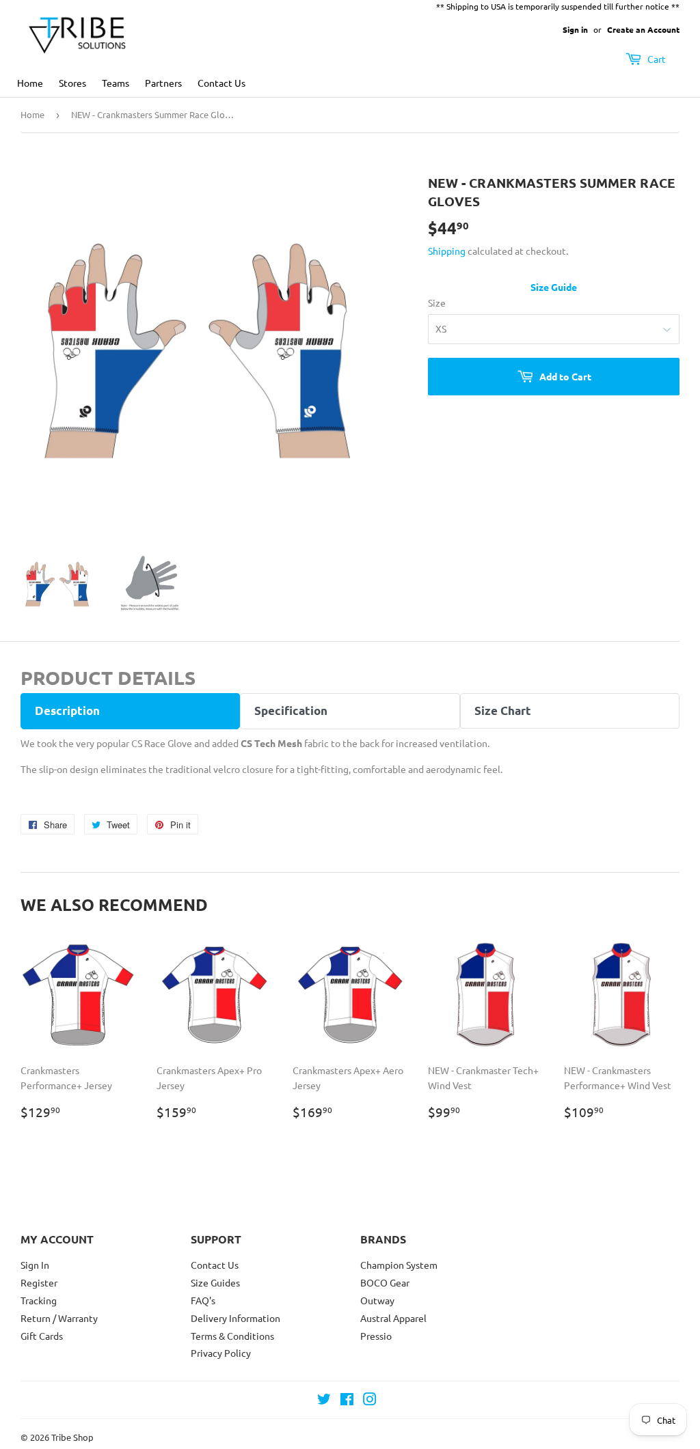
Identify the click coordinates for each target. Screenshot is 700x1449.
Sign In (35, 1264)
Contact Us (221, 82)
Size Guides (215, 1282)
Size (437, 302)
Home (30, 82)
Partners (163, 82)
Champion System (399, 1264)
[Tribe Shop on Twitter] (324, 1400)
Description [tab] (67, 710)
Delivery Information (235, 1318)
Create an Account (643, 29)
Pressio (376, 1336)
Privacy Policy (221, 1353)
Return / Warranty (59, 1318)
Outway (377, 1300)
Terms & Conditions (232, 1336)
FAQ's (203, 1300)
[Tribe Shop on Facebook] (347, 1400)
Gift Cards (42, 1336)
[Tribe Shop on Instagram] (370, 1400)
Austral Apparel (393, 1318)
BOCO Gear (384, 1282)
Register (39, 1282)
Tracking (39, 1300)
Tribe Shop (72, 1437)
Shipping (447, 250)
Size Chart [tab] (502, 710)
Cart (655, 59)
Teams (115, 82)
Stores (72, 82)
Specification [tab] (290, 710)
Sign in (575, 29)
